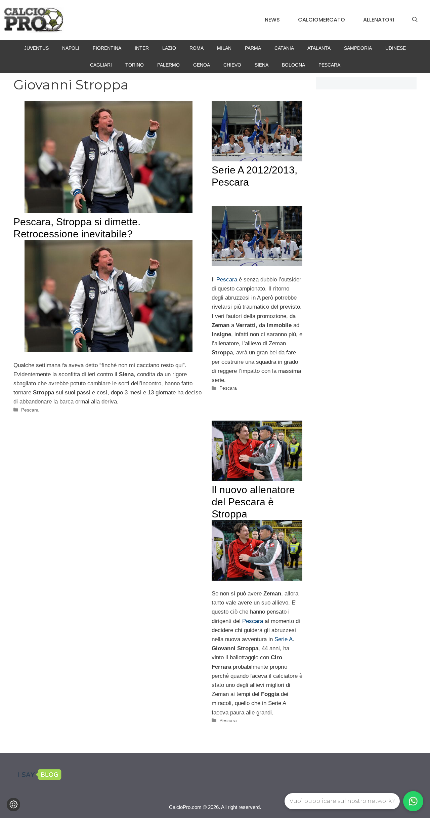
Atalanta (319, 48)
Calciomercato (321, 20)
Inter (142, 48)
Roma (196, 48)
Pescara (329, 65)
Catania (284, 48)
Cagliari (101, 65)
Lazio (169, 48)
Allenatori (378, 20)
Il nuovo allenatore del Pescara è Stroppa (253, 501)
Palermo (168, 65)
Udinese (395, 48)
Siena (261, 65)
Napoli (70, 48)
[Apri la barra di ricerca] (415, 19)
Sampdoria (358, 48)
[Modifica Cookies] (13, 804)
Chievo (232, 65)
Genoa (201, 65)
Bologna (293, 65)
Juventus (36, 48)
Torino (134, 65)
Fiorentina (107, 48)
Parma (253, 48)
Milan (224, 48)
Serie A (283, 639)
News (272, 20)
